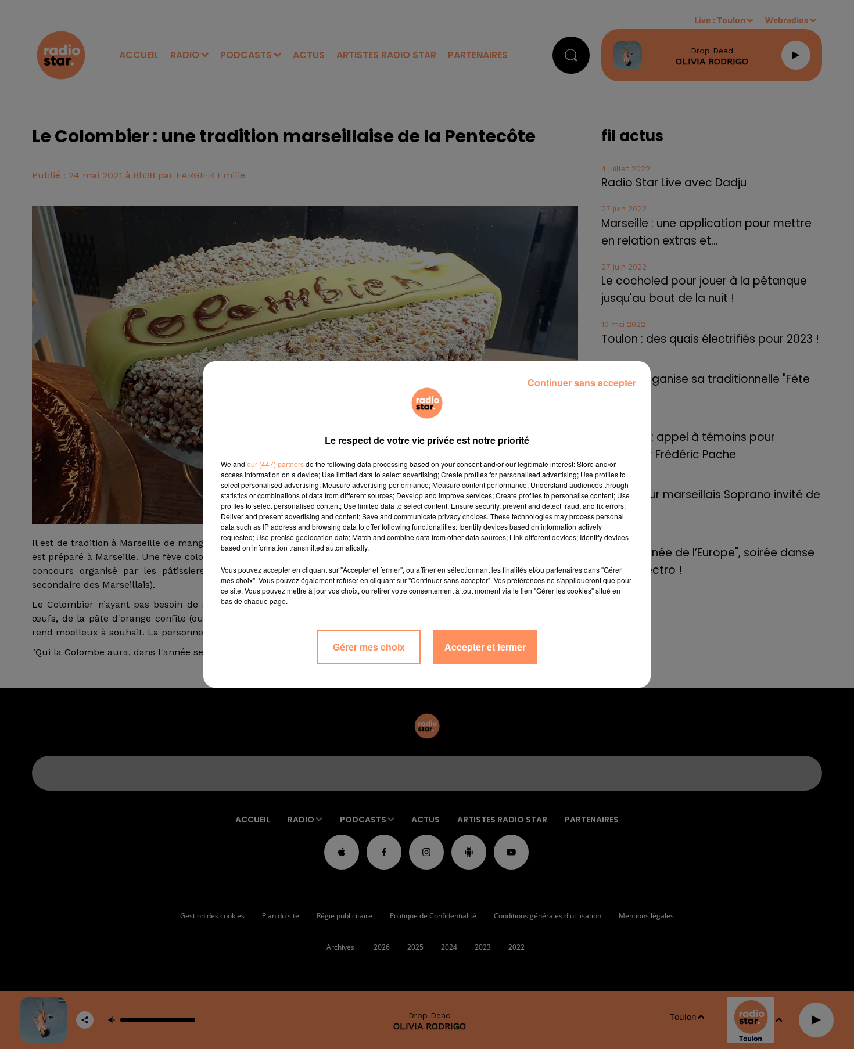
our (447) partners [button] (275, 464)
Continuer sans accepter (582, 382)
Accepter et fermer (485, 646)
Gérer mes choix (369, 646)
